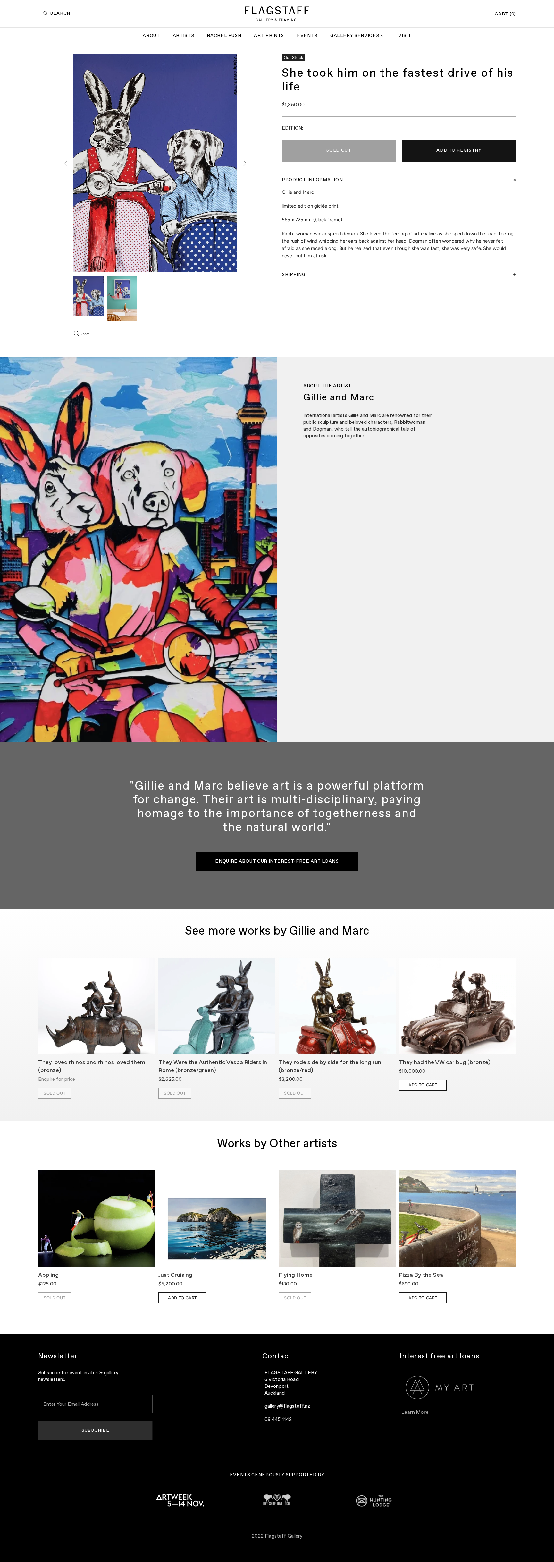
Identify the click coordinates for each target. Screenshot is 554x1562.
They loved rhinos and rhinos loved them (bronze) (91, 1066)
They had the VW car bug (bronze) (445, 1062)
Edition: (292, 128)
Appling (48, 1275)
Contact (277, 1356)
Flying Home (296, 1275)
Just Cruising (175, 1275)
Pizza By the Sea (421, 1275)
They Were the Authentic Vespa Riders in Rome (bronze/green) (212, 1066)
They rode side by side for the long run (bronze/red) (330, 1066)
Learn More (415, 1412)
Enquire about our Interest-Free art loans (277, 861)
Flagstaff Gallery (277, 14)
